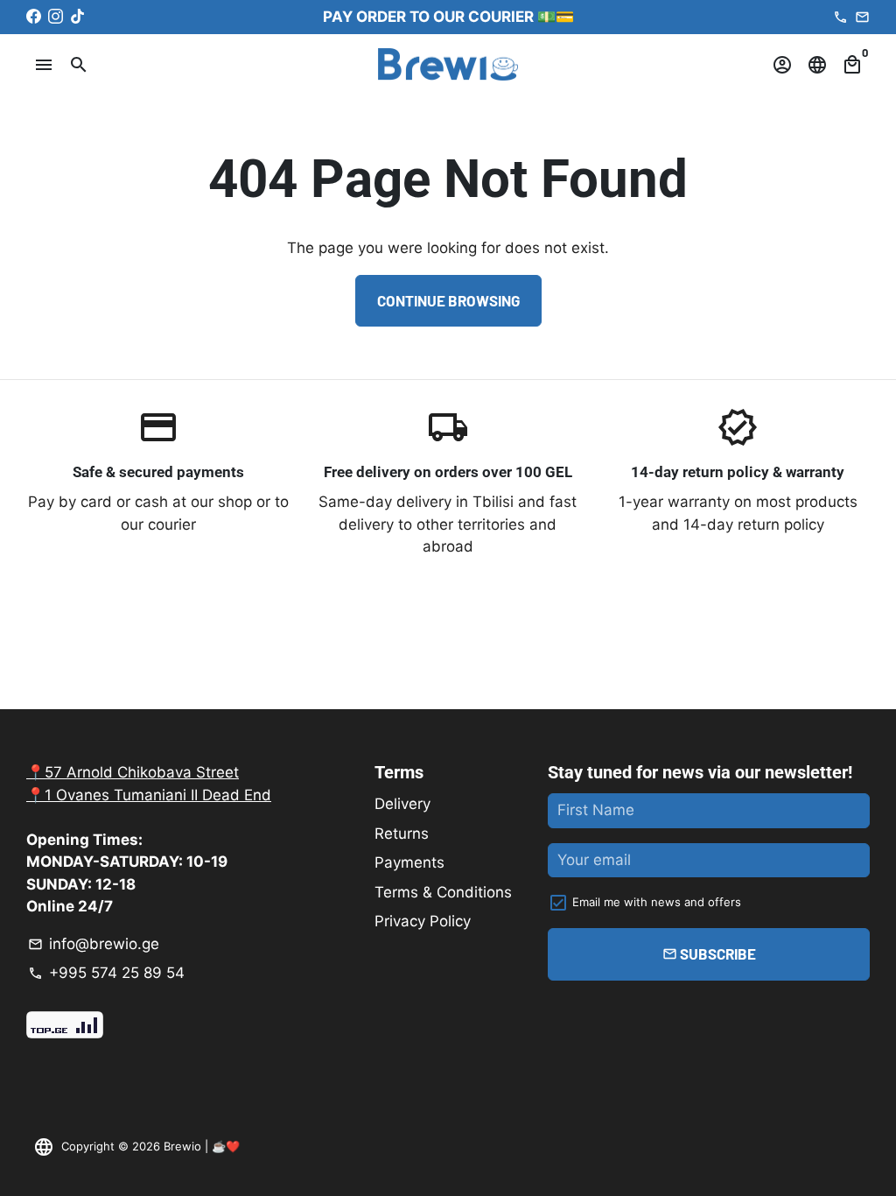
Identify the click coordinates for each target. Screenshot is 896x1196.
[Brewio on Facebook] (33, 16)
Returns (401, 833)
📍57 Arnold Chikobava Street (132, 772)
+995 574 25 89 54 (106, 972)
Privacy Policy (422, 921)
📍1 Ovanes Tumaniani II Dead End (148, 795)
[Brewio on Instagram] (55, 16)
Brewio (182, 1146)
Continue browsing (448, 300)
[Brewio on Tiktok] (77, 16)
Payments (409, 862)
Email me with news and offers (656, 902)
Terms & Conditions (443, 892)
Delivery (402, 804)
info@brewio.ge (93, 944)
